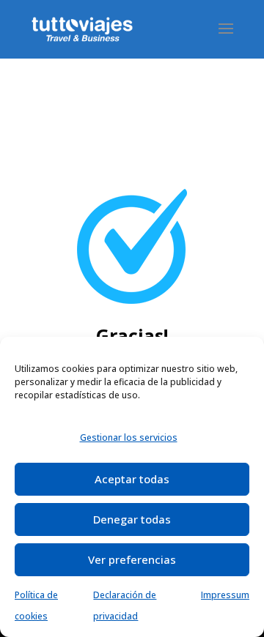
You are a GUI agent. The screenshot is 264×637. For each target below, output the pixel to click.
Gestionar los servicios (128, 437)
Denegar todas (132, 519)
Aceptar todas (132, 479)
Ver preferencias (132, 559)
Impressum (225, 595)
